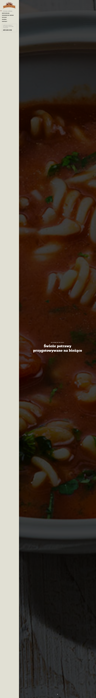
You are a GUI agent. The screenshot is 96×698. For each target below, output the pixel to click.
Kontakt (4, 21)
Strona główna (7, 11)
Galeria (4, 19)
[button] (55, 694)
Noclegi (4, 17)
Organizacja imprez (8, 15)
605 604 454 (7, 30)
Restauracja (5, 13)
